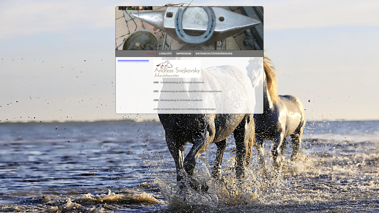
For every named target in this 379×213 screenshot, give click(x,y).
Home (151, 53)
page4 (192, 117)
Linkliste (165, 53)
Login (197, 117)
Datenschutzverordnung (214, 53)
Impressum (183, 53)
